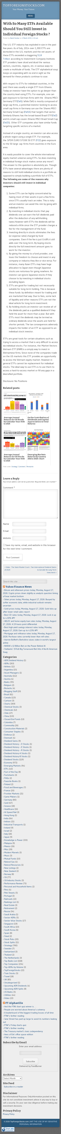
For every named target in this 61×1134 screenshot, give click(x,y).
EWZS (6, 122)
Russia (7, 911)
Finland (7, 784)
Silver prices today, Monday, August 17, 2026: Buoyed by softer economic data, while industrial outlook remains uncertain (29, 602)
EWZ (54, 115)
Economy (8, 762)
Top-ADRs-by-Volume (13, 967)
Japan (6, 837)
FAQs (6, 778)
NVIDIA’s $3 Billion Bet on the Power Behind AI (24, 646)
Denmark (8, 737)
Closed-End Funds (12, 719)
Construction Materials (14, 728)
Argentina (8, 669)
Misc (6, 849)
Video (6, 998)
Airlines (7, 666)
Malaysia (8, 843)
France (7, 790)
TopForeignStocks (12, 970)
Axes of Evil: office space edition (18, 1034)
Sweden (8, 948)
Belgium (7, 685)
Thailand (8, 954)
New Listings (10, 868)
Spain (6, 933)
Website (7, 538)
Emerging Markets (12, 765)
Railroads (8, 899)
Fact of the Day (11, 772)
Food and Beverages (13, 787)
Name (6, 523)
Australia (8, 675)
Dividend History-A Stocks (16, 753)
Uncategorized (10, 982)
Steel (6, 936)
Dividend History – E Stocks (16, 747)
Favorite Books (11, 781)
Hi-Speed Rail (10, 812)
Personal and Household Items (18, 886)
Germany (8, 799)
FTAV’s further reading (14, 1015)
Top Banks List (10, 961)
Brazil (6, 694)
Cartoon (7, 700)
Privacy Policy (8, 1114)
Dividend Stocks (11, 759)
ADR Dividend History (13, 660)
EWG (19, 101)
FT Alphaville (14, 1002)
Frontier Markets (11, 793)
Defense (8, 734)
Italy (6, 834)
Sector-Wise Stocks (13, 920)
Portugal (8, 896)
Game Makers (10, 796)
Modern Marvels (11, 852)
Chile (6, 713)
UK (5, 979)
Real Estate (9, 905)
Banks (7, 682)
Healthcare (9, 809)
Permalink (30, 467)
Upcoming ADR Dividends (15, 985)
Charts (7, 703)
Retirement (9, 908)
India (6, 818)
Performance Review (13, 883)
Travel (7, 976)
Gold (6, 803)
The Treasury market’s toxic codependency (23, 1031)
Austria (7, 679)
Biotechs (8, 688)
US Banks (8, 992)
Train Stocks (9, 973)
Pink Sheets (9, 892)
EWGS (27, 111)
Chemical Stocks (11, 706)
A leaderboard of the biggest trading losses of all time (29, 1012)
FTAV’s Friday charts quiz (15, 1025)
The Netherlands (11, 957)
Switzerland (9, 951)
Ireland (7, 827)
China (6, 716)
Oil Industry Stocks (12, 880)
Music (6, 855)
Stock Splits (9, 942)
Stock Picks (9, 939)
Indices (7, 821)
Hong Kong (9, 815)
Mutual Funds (10, 858)
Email (6, 530)
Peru (6, 889)
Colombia (8, 722)
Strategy (14, 467)
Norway (7, 874)
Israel (6, 830)
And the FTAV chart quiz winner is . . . (20, 1006)
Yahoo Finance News (18, 586)
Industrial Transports (13, 824)
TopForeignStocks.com (24, 5)
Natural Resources (12, 865)
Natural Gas (9, 861)
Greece (7, 806)
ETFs (6, 768)
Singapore (8, 923)
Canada (7, 697)
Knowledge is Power (13, 840)
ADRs (6, 663)
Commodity (9, 725)
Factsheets (9, 775)
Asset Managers (11, 672)
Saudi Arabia (9, 914)
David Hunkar (14, 38)
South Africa (9, 926)
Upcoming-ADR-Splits (13, 988)
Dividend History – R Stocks (16, 750)
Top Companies (11, 964)
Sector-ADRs (10, 917)
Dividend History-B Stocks (16, 756)
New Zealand (10, 871)
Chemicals (8, 710)
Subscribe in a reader (13, 1086)
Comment (22, 467)
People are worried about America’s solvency (24, 1009)
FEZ (38, 140)
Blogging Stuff (10, 691)
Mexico (7, 846)
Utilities (7, 995)
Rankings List (10, 902)
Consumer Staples (12, 731)
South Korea (9, 930)
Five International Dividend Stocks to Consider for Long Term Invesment (43, 570)
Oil (5, 877)
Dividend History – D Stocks (16, 744)
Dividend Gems (11, 741)
